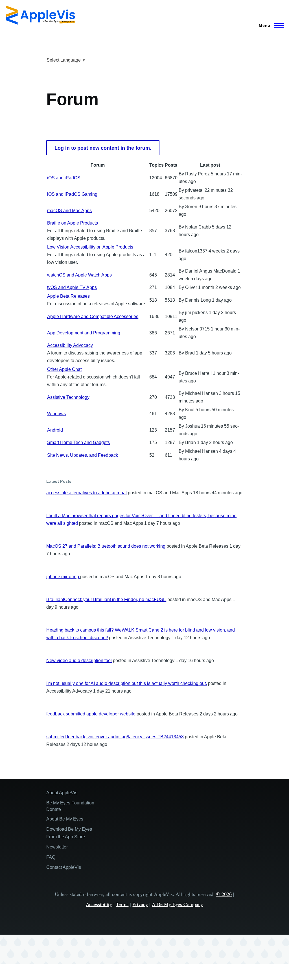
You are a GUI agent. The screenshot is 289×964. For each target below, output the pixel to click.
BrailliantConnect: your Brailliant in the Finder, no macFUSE (106, 599)
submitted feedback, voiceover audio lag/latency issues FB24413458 (115, 736)
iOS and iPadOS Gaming (72, 194)
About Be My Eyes (64, 819)
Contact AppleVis (63, 867)
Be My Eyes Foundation (70, 802)
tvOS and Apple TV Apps (72, 287)
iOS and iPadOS (63, 177)
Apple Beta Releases (68, 296)
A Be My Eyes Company (177, 904)
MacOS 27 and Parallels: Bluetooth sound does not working (105, 546)
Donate (53, 809)
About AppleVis (61, 792)
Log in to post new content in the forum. (102, 148)
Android (55, 430)
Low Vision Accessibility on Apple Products (90, 247)
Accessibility (99, 904)
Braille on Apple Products (72, 223)
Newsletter (57, 847)
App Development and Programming (83, 332)
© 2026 (224, 894)
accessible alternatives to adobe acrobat (86, 492)
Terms (122, 904)
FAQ (50, 857)
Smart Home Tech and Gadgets (78, 442)
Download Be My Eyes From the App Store (69, 833)
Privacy (140, 904)
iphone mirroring (63, 576)
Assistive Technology (68, 397)
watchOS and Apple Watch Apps (79, 275)
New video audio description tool (79, 660)
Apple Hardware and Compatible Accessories (92, 316)
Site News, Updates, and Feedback (82, 455)
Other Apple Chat (64, 369)
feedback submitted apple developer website (90, 713)
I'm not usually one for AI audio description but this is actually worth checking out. (126, 683)
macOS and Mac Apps (69, 210)
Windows (56, 413)
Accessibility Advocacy (70, 345)
